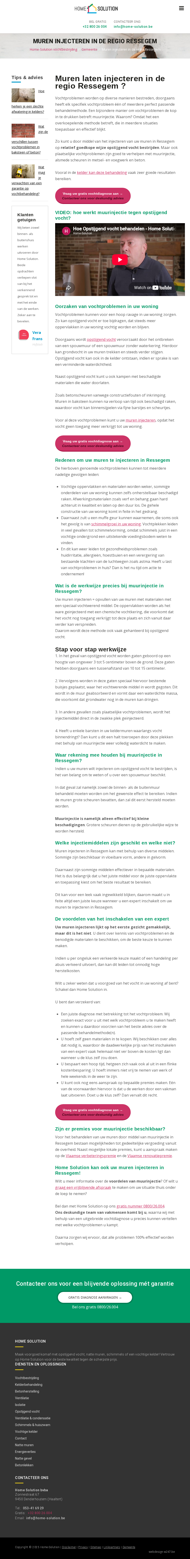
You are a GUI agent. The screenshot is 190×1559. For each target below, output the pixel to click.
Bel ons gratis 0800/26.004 (95, 1306)
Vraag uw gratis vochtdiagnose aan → (93, 196)
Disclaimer (69, 1547)
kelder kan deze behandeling (102, 172)
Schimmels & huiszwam (32, 1425)
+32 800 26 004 (95, 26)
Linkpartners (112, 1547)
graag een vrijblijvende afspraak (83, 1187)
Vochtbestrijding (27, 1378)
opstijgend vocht (101, 339)
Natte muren (24, 1445)
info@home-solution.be (133, 26)
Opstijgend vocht (27, 1411)
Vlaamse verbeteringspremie (91, 1155)
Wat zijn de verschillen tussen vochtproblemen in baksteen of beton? (30, 139)
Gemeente (89, 49)
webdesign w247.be (162, 1552)
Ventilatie (22, 1398)
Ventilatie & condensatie (33, 1418)
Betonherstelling (27, 1391)
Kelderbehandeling (28, 1384)
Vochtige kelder (26, 1431)
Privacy (83, 1547)
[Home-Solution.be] (95, 9)
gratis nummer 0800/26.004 (140, 1206)
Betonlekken (24, 1465)
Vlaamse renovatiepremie (149, 1155)
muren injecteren (140, 420)
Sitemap (95, 1547)
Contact (21, 1438)
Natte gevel (23, 1458)
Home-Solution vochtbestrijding (53, 49)
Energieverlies (25, 1452)
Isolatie (20, 1405)
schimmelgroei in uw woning (116, 524)
